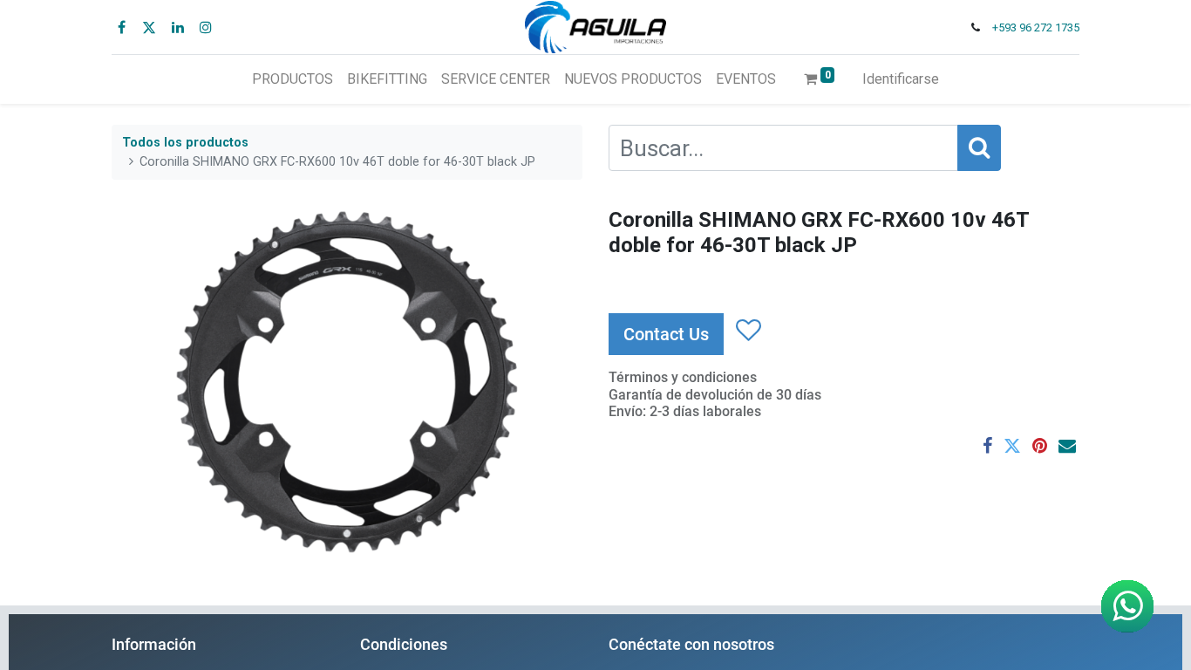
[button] (747, 331)
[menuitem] (292, 79)
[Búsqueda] (979, 148)
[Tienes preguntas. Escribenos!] (1127, 606)
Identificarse (900, 79)
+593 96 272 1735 (1035, 27)
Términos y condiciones (683, 377)
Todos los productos (185, 142)
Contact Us (666, 334)
